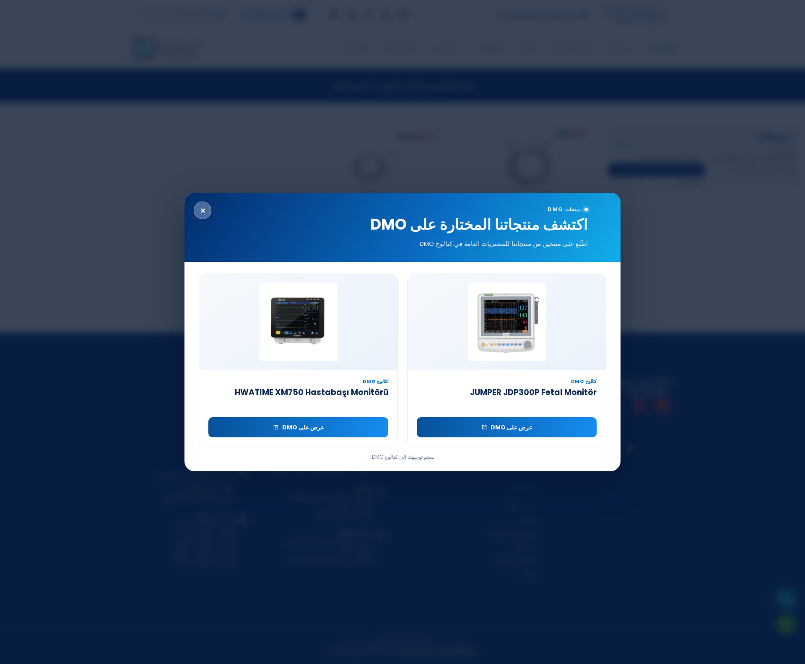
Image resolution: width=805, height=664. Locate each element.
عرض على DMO (511, 427)
